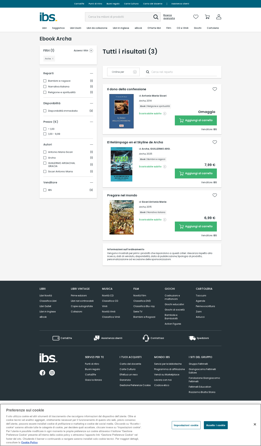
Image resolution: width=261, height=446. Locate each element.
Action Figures (173, 323)
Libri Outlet (45, 306)
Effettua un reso (129, 374)
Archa (52, 157)
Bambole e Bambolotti (171, 316)
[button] (156, 17)
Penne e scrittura (205, 306)
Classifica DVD (142, 300)
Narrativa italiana (58, 86)
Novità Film (139, 295)
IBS (50, 190)
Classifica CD (110, 300)
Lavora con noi (163, 379)
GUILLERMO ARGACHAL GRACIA (61, 165)
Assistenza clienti (180, 3)
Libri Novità (46, 295)
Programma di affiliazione (169, 369)
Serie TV (137, 311)
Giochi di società (175, 309)
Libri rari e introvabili (82, 300)
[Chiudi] (255, 424)
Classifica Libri (48, 300)
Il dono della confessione (126, 89)
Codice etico (161, 385)
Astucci (200, 317)
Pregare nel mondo (122, 195)
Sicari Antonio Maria (60, 171)
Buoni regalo (113, 3)
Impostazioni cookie (186, 425)
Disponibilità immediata (63, 110)
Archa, (142, 100)
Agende (200, 300)
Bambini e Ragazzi (144, 317)
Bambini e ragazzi (59, 80)
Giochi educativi (174, 304)
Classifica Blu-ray (144, 306)
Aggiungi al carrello (199, 120)
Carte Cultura (131, 3)
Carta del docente (152, 3)
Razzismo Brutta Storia (202, 392)
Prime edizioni (79, 295)
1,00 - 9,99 (54, 133)
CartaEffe (79, 3)
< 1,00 (51, 129)
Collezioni (76, 311)
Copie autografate (82, 306)
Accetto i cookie (215, 425)
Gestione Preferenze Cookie (135, 385)
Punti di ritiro (95, 3)
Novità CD (107, 295)
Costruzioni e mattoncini (172, 297)
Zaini (199, 311)
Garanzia (125, 379)
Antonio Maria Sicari (60, 152)
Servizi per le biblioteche (168, 363)
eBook (43, 317)
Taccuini (201, 295)
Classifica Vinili (111, 317)
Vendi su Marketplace (166, 374)
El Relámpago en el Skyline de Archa (135, 142)
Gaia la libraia (93, 379)
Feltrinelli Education (200, 386)
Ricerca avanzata (169, 17)
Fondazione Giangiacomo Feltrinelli (204, 379)
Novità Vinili (108, 311)
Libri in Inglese (48, 311)
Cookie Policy (29, 442)
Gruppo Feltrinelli (198, 363)
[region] (130, 425)
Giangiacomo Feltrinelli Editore (202, 371)
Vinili (104, 306)
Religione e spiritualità (61, 92)
